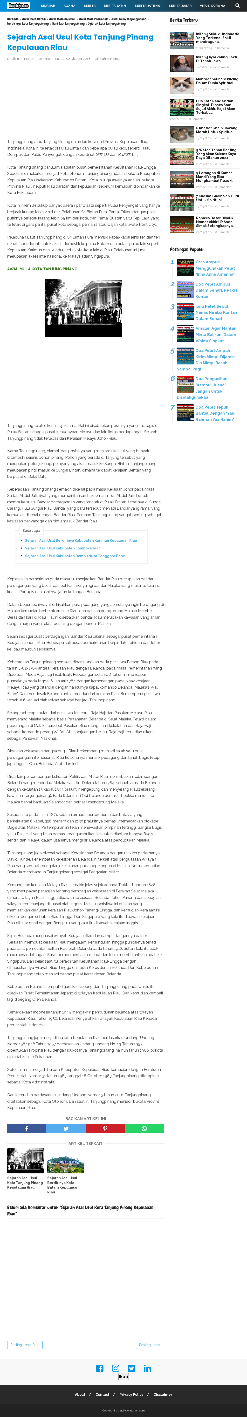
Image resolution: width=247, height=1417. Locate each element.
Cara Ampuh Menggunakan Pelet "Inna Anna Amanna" (215, 268)
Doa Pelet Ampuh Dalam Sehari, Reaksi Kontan (216, 290)
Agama (69, 5)
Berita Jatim (115, 5)
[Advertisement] (85, 100)
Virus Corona (212, 5)
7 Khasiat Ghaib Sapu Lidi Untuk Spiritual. (217, 198)
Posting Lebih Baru (25, 1345)
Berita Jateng (147, 5)
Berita (90, 5)
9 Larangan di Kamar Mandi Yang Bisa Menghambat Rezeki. (214, 177)
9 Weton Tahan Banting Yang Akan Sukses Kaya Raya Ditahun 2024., (216, 154)
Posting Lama (149, 1345)
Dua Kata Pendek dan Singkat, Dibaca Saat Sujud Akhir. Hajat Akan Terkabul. (215, 107)
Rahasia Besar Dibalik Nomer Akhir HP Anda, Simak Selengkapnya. (215, 222)
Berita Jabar (180, 5)
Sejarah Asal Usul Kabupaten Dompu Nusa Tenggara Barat (75, 556)
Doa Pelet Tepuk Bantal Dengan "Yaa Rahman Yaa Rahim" (215, 413)
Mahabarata (22, 17)
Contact (102, 1394)
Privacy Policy (131, 1394)
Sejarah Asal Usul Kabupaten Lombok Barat (62, 548)
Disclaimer (163, 1394)
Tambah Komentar (107, 59)
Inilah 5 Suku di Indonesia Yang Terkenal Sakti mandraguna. (217, 38)
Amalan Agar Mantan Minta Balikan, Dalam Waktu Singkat (216, 334)
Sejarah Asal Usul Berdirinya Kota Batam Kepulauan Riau (62, 1185)
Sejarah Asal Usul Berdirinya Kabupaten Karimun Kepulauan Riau (81, 540)
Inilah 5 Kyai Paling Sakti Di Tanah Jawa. (216, 59)
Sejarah (48, 5)
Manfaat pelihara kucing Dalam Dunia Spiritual (217, 81)
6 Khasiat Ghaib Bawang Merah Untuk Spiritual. (217, 130)
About (80, 1394)
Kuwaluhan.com (134, 1410)
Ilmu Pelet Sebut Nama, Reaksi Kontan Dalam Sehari (216, 312)
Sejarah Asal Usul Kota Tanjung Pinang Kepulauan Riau (25, 1182)
